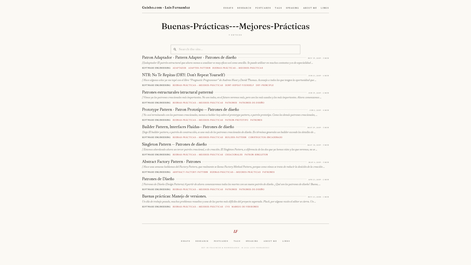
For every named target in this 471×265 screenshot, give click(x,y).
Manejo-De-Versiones (245, 206)
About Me (310, 8)
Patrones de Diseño (158, 179)
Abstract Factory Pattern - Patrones (171, 162)
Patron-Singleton (256, 154)
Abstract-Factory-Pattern (190, 172)
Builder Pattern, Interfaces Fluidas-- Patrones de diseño (188, 127)
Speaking (292, 8)
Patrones (231, 102)
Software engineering (156, 68)
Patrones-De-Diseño (252, 102)
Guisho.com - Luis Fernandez (166, 7)
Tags (278, 8)
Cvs (227, 206)
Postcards (263, 8)
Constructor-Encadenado (265, 137)
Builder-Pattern (236, 137)
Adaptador (179, 68)
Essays (228, 8)
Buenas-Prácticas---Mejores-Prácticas (238, 68)
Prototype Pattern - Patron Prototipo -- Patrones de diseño (190, 110)
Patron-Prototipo (236, 120)
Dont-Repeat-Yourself (239, 85)
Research (244, 8)
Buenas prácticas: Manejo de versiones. (174, 197)
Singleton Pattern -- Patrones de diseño (174, 145)
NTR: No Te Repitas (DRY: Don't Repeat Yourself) (183, 75)
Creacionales (234, 154)
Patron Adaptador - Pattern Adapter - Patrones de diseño (189, 58)
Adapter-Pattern (199, 68)
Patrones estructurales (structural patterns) (177, 93)
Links (325, 8)
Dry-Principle (265, 85)
